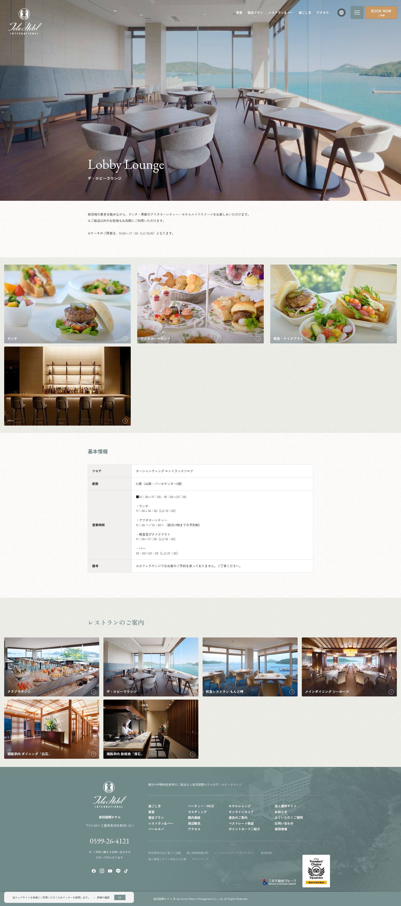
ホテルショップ (240, 806)
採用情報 (281, 829)
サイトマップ (200, 859)
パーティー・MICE (201, 806)
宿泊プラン (255, 12)
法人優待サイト (286, 806)
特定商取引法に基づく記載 (164, 853)
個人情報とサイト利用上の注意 (167, 859)
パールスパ (156, 829)
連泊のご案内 (238, 817)
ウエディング (197, 812)
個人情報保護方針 (197, 853)
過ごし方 (305, 12)
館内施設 (194, 817)
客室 (239, 12)
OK (119, 897)
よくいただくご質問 (289, 817)
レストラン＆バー (280, 12)
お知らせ (281, 812)
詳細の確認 (103, 897)
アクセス (322, 12)
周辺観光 (194, 823)
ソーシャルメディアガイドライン (234, 853)
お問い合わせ (284, 823)
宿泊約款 (266, 853)
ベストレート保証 (241, 823)
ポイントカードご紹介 (244, 829)
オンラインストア (241, 812)
